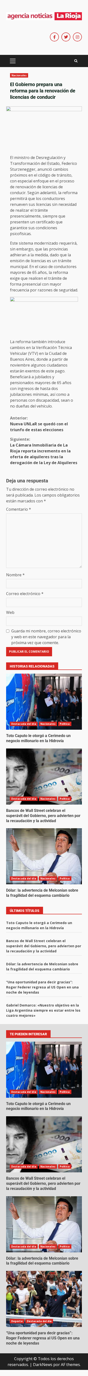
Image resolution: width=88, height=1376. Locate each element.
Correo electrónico (25, 593)
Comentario (18, 509)
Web (10, 612)
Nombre (15, 575)
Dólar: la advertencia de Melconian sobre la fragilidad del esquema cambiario (44, 856)
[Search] (75, 61)
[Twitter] (65, 36)
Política (65, 724)
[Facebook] (54, 36)
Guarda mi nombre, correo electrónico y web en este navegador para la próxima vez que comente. (46, 636)
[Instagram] (77, 36)
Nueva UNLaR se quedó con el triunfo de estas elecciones (39, 423)
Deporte (17, 1321)
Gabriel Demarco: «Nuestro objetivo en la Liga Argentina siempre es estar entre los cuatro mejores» (43, 1010)
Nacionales (19, 75)
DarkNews (42, 1364)
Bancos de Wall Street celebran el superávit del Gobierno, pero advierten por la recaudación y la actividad (44, 776)
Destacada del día (23, 724)
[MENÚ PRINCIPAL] (12, 61)
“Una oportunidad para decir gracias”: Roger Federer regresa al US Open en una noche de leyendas (42, 987)
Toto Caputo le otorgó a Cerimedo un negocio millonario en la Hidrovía (44, 702)
